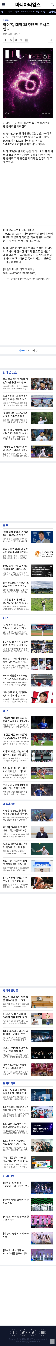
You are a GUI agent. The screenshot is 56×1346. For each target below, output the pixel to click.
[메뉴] (3, 4)
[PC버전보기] (42, 1332)
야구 (10, 12)
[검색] (52, 4)
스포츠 (24, 12)
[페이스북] (5, 39)
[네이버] (32, 1332)
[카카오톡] (16, 39)
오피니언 (41, 12)
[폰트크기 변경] (50, 39)
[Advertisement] (28, 196)
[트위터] (10, 39)
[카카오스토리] (23, 1332)
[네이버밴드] (21, 39)
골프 (3, 12)
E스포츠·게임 (30, 12)
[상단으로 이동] (52, 1341)
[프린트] (26, 39)
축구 (17, 12)
